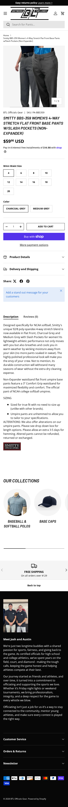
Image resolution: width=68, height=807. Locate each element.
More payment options (34, 245)
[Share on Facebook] (21, 281)
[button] (62, 13)
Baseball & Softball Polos (17, 523)
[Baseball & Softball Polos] (17, 502)
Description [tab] (10, 316)
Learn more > (45, 2)
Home (6, 35)
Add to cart (45, 226)
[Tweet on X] (14, 281)
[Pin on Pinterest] (28, 281)
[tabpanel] (34, 386)
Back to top (34, 585)
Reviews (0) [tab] (30, 316)
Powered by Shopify (37, 798)
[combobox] (34, 24)
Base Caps (47, 521)
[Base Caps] (47, 502)
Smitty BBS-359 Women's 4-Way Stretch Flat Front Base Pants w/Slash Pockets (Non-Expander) (31, 39)
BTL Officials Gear (13, 112)
